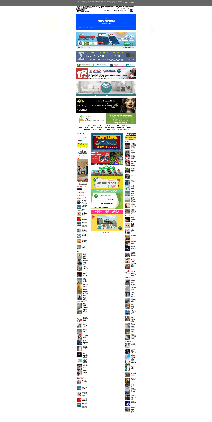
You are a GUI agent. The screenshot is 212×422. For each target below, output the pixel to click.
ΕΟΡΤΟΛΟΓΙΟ (102, 125)
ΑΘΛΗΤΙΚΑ (86, 127)
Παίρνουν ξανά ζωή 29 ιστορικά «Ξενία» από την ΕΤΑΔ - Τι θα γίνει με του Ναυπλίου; (84, 202)
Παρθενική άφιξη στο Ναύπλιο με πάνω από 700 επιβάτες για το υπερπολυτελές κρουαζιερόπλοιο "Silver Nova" (82, 225)
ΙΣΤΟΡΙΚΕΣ (108, 129)
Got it (132, 2)
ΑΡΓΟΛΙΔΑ (93, 127)
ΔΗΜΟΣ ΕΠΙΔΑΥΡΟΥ (120, 127)
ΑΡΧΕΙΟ (113, 125)
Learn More (127, 2)
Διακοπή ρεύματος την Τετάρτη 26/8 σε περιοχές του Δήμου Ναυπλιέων (84, 218)
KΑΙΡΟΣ (118, 125)
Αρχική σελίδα (106, 232)
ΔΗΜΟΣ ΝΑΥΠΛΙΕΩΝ (86, 129)
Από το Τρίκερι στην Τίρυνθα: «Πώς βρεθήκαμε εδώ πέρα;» (84, 235)
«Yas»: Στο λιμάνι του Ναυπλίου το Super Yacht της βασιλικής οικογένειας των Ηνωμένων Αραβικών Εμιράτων (82, 208)
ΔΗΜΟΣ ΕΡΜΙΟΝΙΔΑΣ (129, 127)
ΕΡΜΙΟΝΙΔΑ (101, 129)
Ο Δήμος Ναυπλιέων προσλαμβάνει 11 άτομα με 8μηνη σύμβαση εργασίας (84, 231)
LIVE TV (108, 125)
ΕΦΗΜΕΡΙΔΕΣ (94, 125)
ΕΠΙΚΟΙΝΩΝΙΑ (124, 125)
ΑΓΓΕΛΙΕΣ (80, 127)
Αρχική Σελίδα (87, 125)
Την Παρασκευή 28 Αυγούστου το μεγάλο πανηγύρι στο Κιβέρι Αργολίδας (84, 214)
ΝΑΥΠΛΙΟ (113, 129)
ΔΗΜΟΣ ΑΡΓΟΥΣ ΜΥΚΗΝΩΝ (109, 127)
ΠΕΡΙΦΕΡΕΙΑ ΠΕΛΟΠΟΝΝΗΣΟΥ (123, 129)
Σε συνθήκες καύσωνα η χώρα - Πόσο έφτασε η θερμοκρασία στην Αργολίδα (84, 241)
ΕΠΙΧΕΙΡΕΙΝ (95, 129)
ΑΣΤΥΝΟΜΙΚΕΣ (99, 127)
